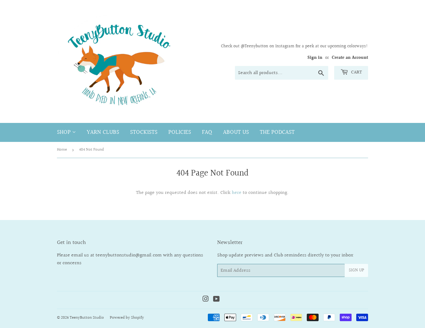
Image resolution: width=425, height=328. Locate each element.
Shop (64, 132)
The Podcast (277, 132)
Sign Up (356, 270)
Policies (179, 132)
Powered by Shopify (127, 318)
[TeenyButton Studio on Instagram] (206, 300)
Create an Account (350, 57)
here (236, 193)
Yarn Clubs (103, 132)
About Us (236, 132)
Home (62, 150)
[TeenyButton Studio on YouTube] (216, 300)
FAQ (207, 132)
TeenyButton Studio (87, 318)
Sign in (314, 57)
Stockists (143, 132)
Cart (356, 72)
